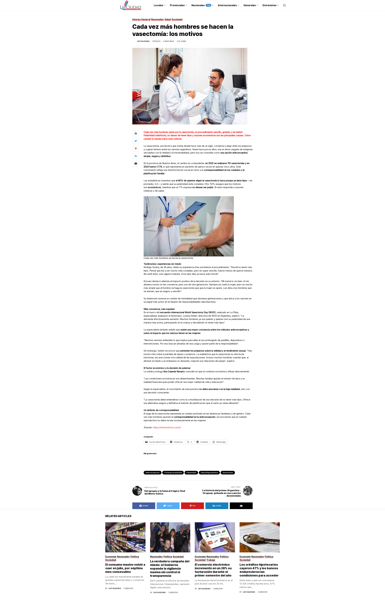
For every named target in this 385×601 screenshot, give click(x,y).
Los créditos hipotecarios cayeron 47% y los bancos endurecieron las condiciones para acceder (259, 570)
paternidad (191, 472)
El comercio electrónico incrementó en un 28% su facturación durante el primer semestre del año (213, 570)
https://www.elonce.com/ (165, 427)
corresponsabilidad (173, 472)
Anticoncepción (153, 472)
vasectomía (228, 472)
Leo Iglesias (143, 41)
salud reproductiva (209, 472)
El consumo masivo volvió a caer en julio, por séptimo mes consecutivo (125, 568)
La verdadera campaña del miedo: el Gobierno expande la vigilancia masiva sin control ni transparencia (169, 568)
